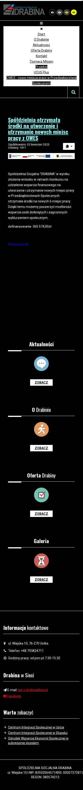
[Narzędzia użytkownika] (69, 146)
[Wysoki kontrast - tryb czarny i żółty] (66, 12)
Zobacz (41, 382)
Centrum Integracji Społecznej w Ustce (36, 727)
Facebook (14, 696)
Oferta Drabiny (41, 50)
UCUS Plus (41, 72)
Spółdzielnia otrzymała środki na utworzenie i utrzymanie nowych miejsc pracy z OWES (38, 128)
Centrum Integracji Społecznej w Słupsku (38, 733)
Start (41, 34)
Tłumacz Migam (41, 61)
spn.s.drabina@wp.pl (33, 690)
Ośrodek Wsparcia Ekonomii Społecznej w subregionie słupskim (38, 741)
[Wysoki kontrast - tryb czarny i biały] (59, 12)
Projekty (41, 67)
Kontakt (41, 56)
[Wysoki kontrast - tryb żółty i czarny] (74, 12)
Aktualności (41, 45)
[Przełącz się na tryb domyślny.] (52, 12)
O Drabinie (41, 39)
